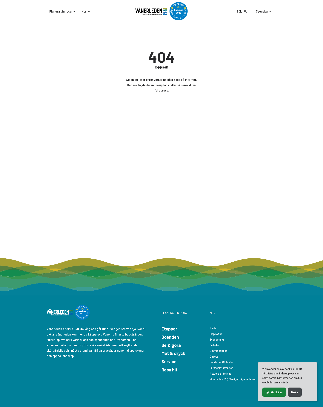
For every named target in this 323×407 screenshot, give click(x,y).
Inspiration (216, 334)
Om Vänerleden (218, 350)
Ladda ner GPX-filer (221, 362)
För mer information (221, 367)
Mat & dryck (173, 353)
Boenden (170, 337)
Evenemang (217, 339)
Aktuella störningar (221, 373)
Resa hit (170, 369)
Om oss (214, 356)
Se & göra (171, 345)
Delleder (214, 345)
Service (169, 361)
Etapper (169, 328)
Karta (213, 328)
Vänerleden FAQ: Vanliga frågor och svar (233, 379)
